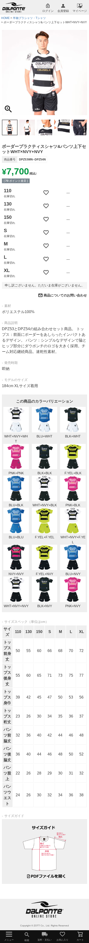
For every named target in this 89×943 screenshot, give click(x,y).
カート (80, 939)
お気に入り (62, 939)
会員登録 (63, 11)
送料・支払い (44, 939)
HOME (5, 18)
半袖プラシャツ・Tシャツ (29, 18)
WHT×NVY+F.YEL (73, 539)
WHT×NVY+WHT (16, 438)
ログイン (48, 11)
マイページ (80, 11)
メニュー (9, 939)
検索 (26, 940)
